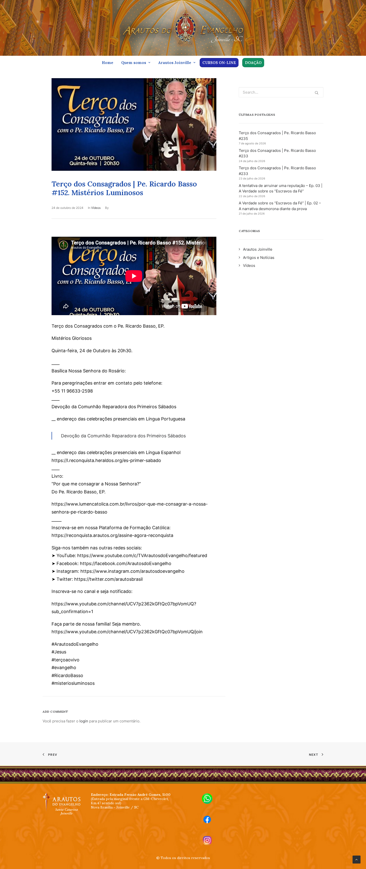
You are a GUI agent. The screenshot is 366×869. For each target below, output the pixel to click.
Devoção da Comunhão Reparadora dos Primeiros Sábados (123, 435)
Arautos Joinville (174, 62)
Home (107, 62)
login (83, 721)
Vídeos (96, 208)
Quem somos (133, 62)
